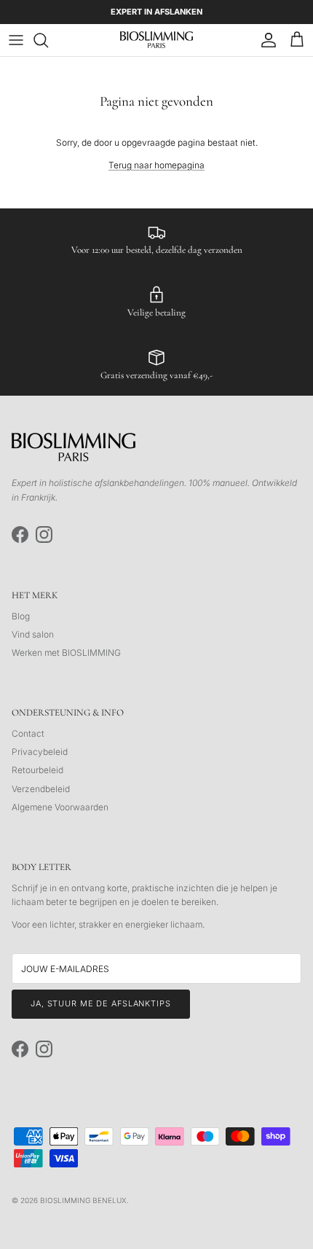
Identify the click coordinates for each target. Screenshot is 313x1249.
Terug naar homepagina (156, 165)
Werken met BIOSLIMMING (66, 652)
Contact (28, 733)
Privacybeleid (40, 751)
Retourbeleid (37, 769)
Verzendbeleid (41, 788)
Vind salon (33, 634)
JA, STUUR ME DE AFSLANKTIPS (101, 1003)
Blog (21, 616)
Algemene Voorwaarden (60, 807)
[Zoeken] (48, 40)
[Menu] (16, 40)
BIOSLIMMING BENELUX (83, 1200)
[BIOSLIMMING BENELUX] (156, 39)
